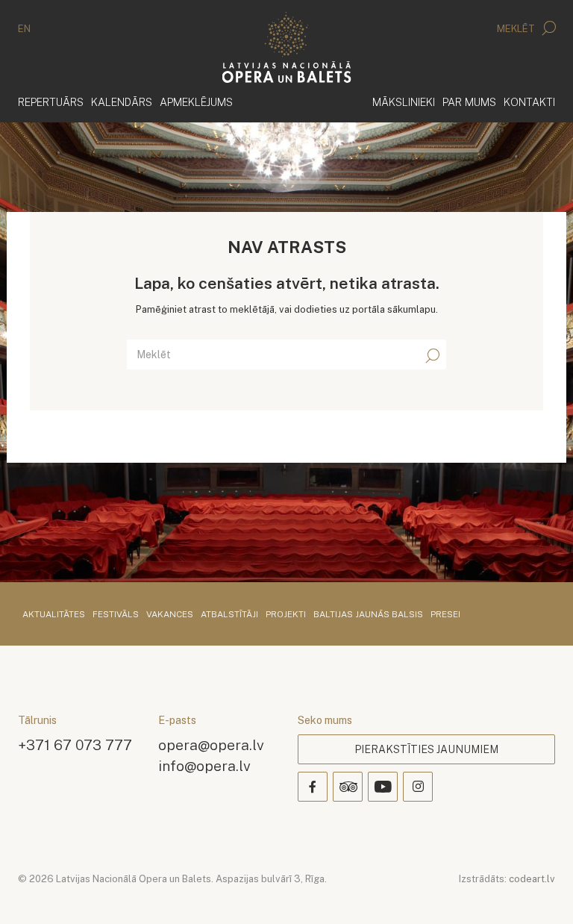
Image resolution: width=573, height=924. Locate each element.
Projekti (286, 615)
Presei (445, 615)
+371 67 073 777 (75, 744)
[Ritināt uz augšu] (540, 891)
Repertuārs (51, 102)
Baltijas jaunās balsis (368, 615)
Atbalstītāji (229, 615)
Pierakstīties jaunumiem (426, 749)
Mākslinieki (403, 102)
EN (24, 28)
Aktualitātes (53, 615)
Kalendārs (121, 102)
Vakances (169, 615)
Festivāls (116, 615)
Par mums (469, 102)
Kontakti (529, 102)
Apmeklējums (196, 102)
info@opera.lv (204, 765)
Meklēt (517, 28)
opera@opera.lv (211, 744)
